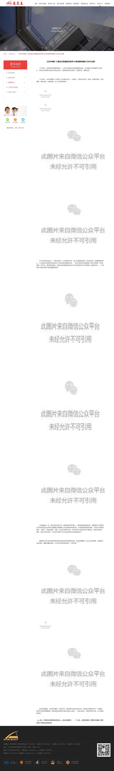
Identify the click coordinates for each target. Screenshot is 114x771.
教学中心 (92, 3)
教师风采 (69, 3)
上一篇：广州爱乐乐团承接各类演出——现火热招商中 (54, 720)
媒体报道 (76, 3)
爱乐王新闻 (60, 3)
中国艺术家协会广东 (23, 744)
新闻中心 (100, 3)
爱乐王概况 (42, 3)
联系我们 (107, 3)
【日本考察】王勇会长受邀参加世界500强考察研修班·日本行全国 (41, 54)
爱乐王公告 (51, 3)
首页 (36, 3)
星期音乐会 (84, 3)
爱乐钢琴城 (13, 744)
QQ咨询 (23, 122)
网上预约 (15, 122)
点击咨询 (7, 122)
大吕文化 (32, 744)
